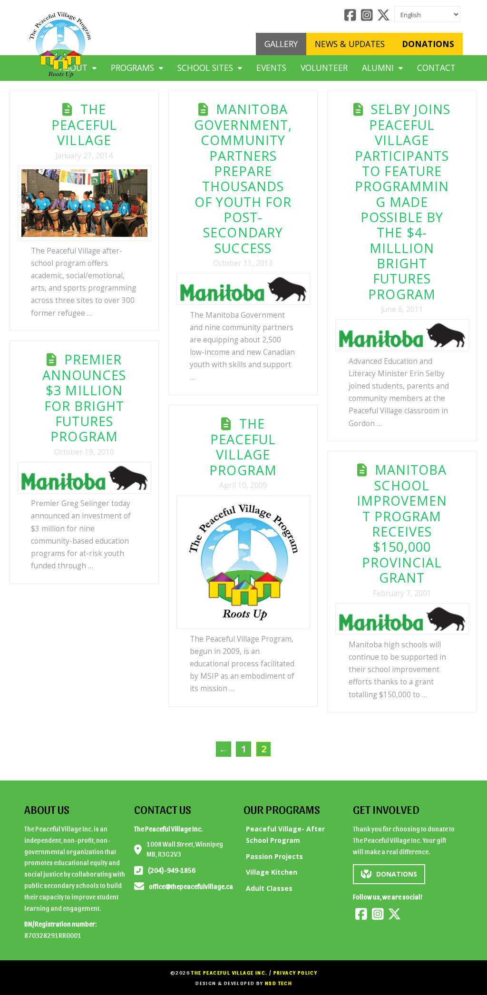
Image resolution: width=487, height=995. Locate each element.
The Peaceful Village (84, 124)
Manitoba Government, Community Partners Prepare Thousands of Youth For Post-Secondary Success (243, 178)
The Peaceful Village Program (242, 446)
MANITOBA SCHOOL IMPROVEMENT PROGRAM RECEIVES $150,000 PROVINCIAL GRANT (402, 523)
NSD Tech (278, 983)
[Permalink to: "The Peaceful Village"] (84, 203)
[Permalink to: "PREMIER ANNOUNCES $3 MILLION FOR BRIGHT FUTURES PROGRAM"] (84, 478)
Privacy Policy (295, 972)
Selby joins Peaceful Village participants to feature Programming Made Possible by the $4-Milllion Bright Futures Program (402, 201)
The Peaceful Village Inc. (229, 972)
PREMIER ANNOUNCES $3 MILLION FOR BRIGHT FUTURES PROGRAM (84, 398)
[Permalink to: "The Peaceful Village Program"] (243, 562)
